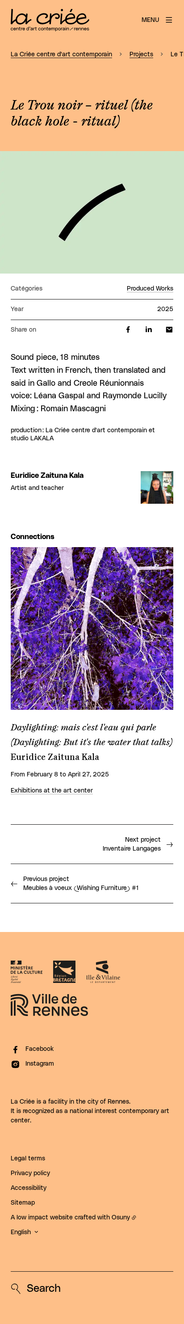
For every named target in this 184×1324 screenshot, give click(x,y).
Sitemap (23, 1203)
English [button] (21, 1232)
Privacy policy (30, 1173)
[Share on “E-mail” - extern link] (169, 329)
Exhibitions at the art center (52, 791)
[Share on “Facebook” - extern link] (128, 329)
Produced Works (150, 289)
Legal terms (28, 1158)
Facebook (39, 1049)
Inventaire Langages (132, 844)
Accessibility (28, 1188)
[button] (92, 212)
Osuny (121, 1217)
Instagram (39, 1064)
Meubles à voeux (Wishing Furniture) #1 (80, 883)
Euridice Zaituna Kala (47, 475)
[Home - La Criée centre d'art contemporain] (50, 20)
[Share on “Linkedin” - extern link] (148, 329)
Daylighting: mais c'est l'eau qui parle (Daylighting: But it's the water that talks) (91, 735)
